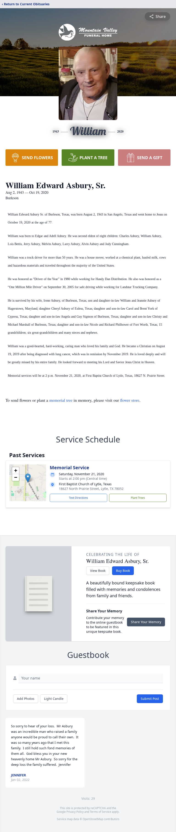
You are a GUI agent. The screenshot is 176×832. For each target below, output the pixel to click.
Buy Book (123, 570)
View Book (97, 570)
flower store (129, 400)
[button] (28, 478)
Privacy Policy (75, 812)
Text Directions (78, 498)
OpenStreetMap (93, 819)
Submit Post (150, 698)
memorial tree (60, 400)
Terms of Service (100, 812)
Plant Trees (138, 498)
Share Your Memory (146, 622)
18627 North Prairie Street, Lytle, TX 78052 (91, 488)
